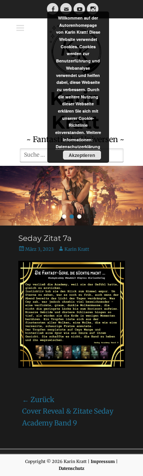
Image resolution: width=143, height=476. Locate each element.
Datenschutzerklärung (78, 146)
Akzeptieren (82, 155)
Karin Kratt (76, 249)
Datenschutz (71, 468)
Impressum (103, 461)
